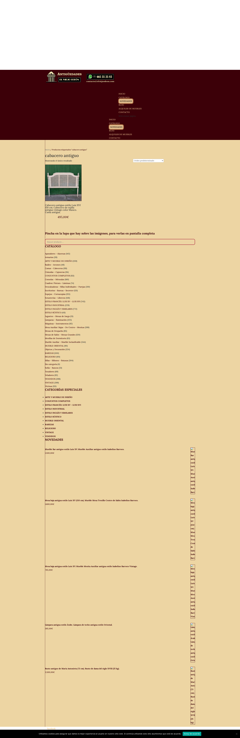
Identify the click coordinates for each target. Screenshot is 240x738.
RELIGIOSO (50, 356)
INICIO (112, 119)
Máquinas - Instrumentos (57, 323)
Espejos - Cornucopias (55, 294)
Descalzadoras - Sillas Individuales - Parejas (65, 287)
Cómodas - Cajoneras (55, 272)
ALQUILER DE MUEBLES (130, 108)
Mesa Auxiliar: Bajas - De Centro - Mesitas (64, 327)
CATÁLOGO (114, 123)
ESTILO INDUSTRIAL (54, 305)
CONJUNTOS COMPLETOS (57, 275)
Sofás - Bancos (51, 368)
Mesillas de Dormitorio (55, 338)
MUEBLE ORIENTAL (54, 346)
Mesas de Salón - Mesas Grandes (60, 334)
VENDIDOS (50, 379)
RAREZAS (49, 353)
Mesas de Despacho (54, 331)
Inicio (47, 150)
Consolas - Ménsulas (54, 279)
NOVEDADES (126, 101)
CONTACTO (114, 138)
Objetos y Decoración (55, 349)
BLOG (111, 130)
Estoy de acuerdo (192, 734)
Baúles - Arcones (53, 265)
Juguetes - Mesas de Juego (57, 316)
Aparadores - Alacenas (55, 253)
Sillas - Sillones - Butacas (56, 360)
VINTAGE (49, 382)
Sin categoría (51, 364)
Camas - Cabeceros (54, 268)
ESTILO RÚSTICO (53, 312)
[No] (236, 733)
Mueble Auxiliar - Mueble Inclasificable (63, 342)
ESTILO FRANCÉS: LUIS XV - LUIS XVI (62, 301)
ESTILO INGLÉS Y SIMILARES (58, 309)
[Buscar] (192, 242)
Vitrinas (48, 386)
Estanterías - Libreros (55, 298)
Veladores (49, 375)
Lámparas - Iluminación (56, 320)
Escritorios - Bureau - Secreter (59, 290)
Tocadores (49, 371)
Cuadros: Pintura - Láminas (57, 283)
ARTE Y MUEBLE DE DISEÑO (58, 261)
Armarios (49, 257)
